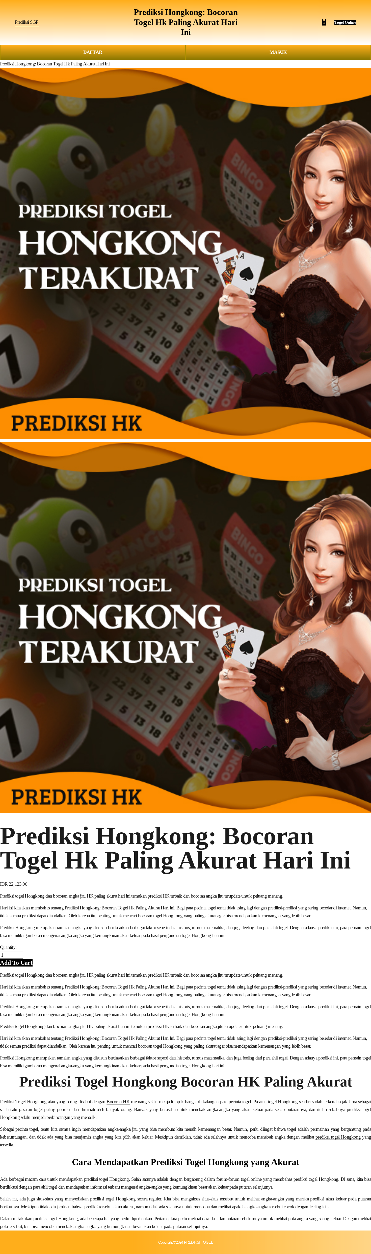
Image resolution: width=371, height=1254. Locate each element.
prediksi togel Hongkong (338, 1137)
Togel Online (345, 22)
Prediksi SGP (27, 22)
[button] (16, 962)
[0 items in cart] (324, 22)
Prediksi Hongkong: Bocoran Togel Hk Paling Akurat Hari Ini (186, 22)
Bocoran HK (118, 1101)
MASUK (278, 52)
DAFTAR (92, 52)
